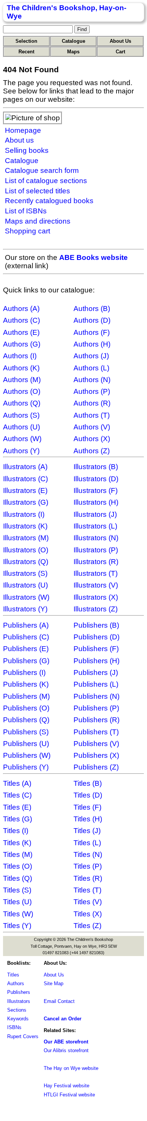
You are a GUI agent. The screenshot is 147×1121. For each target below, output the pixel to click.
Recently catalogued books (49, 201)
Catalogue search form (42, 170)
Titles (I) (15, 831)
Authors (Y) (21, 451)
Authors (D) (92, 320)
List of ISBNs (26, 211)
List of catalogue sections (46, 181)
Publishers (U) (26, 744)
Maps (73, 51)
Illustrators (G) (25, 502)
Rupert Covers (22, 1036)
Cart (120, 51)
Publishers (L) (96, 684)
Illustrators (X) (96, 597)
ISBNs (14, 1027)
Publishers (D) (96, 637)
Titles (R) (88, 878)
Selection (26, 41)
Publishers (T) (96, 732)
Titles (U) (17, 902)
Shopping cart (27, 231)
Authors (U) (21, 427)
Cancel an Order (62, 1018)
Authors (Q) (21, 403)
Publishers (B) (96, 625)
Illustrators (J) (95, 514)
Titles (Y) (17, 926)
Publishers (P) (96, 708)
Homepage (23, 130)
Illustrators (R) (96, 562)
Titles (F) (87, 807)
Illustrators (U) (25, 585)
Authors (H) (92, 344)
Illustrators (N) (96, 538)
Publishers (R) (96, 720)
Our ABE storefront (66, 1042)
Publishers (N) (96, 696)
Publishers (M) (26, 696)
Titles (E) (17, 807)
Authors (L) (91, 368)
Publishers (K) (26, 684)
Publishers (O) (26, 708)
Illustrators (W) (26, 597)
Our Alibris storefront (66, 1050)
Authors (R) (92, 403)
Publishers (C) (26, 637)
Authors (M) (22, 380)
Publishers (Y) (26, 767)
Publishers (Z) (96, 767)
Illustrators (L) (95, 526)
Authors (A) (21, 309)
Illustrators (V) (96, 585)
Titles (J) (87, 831)
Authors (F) (92, 332)
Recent (26, 51)
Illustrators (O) (25, 550)
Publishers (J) (96, 672)
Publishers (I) (24, 672)
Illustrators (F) (96, 490)
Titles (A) (17, 783)
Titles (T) (87, 890)
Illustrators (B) (96, 467)
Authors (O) (21, 391)
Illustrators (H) (96, 502)
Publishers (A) (26, 625)
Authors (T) (92, 415)
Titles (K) (17, 843)
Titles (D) (88, 795)
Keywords (18, 1018)
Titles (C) (17, 795)
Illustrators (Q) (25, 562)
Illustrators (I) (23, 514)
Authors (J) (91, 356)
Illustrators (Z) (96, 609)
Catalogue (73, 41)
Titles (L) (87, 843)
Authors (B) (92, 309)
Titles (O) (17, 866)
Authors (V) (92, 427)
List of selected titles (37, 191)
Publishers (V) (96, 744)
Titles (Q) (17, 878)
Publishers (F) (96, 649)
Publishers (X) (96, 755)
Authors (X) (92, 439)
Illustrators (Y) (25, 609)
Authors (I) (20, 356)
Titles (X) (88, 914)
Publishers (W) (27, 755)
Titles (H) (88, 819)
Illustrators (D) (96, 479)
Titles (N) (88, 854)
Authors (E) (21, 332)
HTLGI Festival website (69, 1095)
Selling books (27, 150)
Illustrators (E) (25, 490)
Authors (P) (92, 391)
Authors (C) (21, 320)
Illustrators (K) (25, 526)
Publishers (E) (26, 649)
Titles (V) (88, 902)
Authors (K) (21, 368)
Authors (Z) (92, 451)
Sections (16, 1010)
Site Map (53, 983)
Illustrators (18, 1001)
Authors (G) (21, 344)
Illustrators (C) (25, 479)
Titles (13, 975)
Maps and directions (37, 221)
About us (19, 140)
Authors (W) (22, 439)
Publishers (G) (26, 661)
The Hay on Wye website (71, 1068)
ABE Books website (93, 257)
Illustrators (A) (25, 467)
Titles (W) (18, 914)
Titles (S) (17, 890)
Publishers (18, 992)
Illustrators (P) (96, 550)
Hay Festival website (66, 1085)
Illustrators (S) (25, 573)
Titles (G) (17, 819)
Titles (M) (17, 854)
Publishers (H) (96, 661)
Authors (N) (92, 380)
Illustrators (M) (26, 538)
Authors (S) (21, 415)
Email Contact (59, 1001)
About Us (120, 41)
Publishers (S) (26, 732)
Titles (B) (88, 783)
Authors (15, 983)
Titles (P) (88, 866)
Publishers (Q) (26, 720)
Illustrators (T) (96, 573)
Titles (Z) (87, 926)
